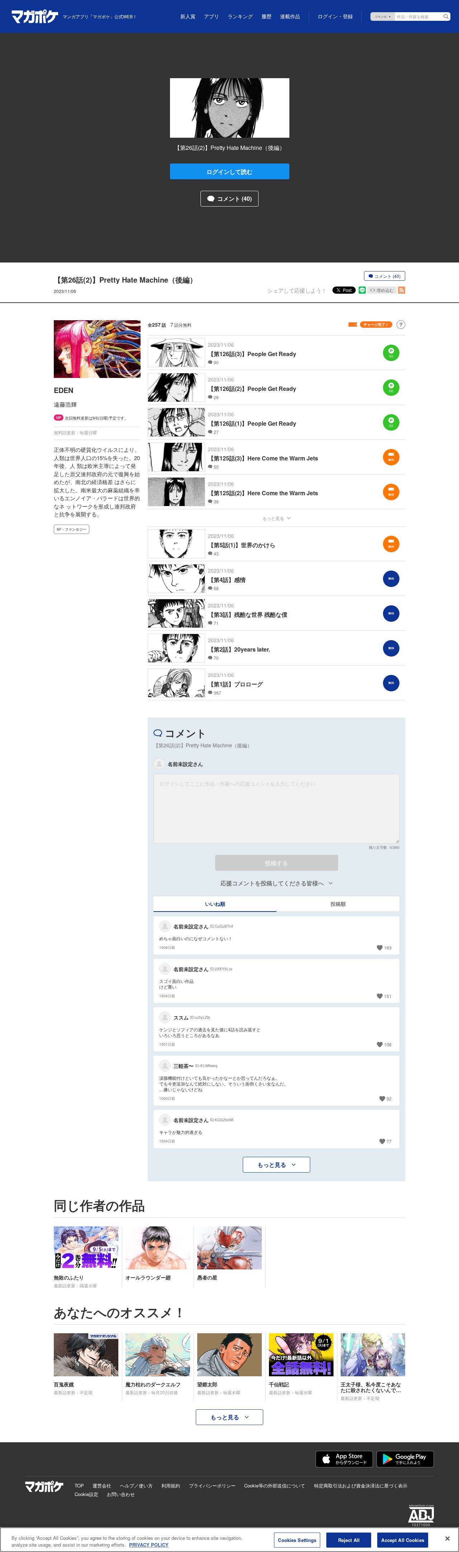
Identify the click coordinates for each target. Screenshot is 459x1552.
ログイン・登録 (335, 16)
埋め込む (385, 290)
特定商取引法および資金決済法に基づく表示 (360, 1485)
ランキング (240, 16)
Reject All (349, 1540)
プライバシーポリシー (212, 1485)
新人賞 (187, 16)
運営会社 (102, 1485)
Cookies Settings (297, 1540)
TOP (79, 1485)
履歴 (266, 16)
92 (389, 1098)
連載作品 (290, 16)
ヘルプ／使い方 (136, 1485)
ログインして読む (229, 171)
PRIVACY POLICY (149, 1544)
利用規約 (170, 1485)
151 (388, 996)
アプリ (211, 16)
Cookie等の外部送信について (274, 1485)
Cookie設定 (86, 1494)
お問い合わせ (121, 1494)
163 (388, 947)
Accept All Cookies (402, 1540)
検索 (446, 16)
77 (389, 1141)
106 (388, 1044)
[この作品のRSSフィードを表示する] (401, 290)
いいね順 (215, 903)
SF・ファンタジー (71, 529)
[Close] (447, 1539)
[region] (229, 1539)
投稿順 (338, 903)
